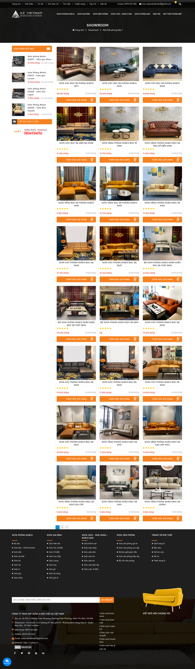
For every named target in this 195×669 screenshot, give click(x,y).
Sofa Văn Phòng (100, 14)
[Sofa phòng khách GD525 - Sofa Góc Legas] (18, 93)
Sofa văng (18, 578)
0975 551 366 (130, 4)
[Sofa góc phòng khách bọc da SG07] (119, 243)
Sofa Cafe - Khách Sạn (121, 14)
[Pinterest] (29, 653)
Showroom (93, 30)
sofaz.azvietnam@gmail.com (158, 4)
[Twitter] (22, 653)
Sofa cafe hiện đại (91, 565)
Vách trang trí (159, 543)
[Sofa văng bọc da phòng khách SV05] (119, 183)
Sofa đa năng (54, 573)
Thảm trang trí (159, 561)
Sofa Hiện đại (54, 543)
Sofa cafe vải (89, 556)
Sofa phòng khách (66, 14)
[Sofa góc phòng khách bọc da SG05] (162, 303)
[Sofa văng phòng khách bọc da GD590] (162, 482)
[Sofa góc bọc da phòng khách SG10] (119, 64)
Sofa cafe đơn (90, 552)
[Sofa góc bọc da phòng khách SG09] (162, 64)
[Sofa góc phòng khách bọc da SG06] (76, 243)
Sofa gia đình (83, 14)
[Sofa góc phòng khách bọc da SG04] (76, 363)
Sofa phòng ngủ (142, 14)
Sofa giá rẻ (53, 578)
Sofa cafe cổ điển (91, 569)
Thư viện (67, 4)
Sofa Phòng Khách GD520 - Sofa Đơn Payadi (37, 107)
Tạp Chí (92, 4)
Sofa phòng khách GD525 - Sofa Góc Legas (37, 91)
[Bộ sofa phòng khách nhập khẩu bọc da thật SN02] (76, 303)
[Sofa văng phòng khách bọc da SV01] (119, 482)
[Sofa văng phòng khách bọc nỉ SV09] (119, 124)
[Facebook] (15, 653)
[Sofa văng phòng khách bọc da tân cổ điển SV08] (162, 124)
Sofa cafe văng (90, 548)
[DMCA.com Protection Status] (23, 647)
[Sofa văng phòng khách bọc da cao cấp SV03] (162, 422)
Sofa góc (17, 573)
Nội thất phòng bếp (172, 14)
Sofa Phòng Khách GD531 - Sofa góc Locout (37, 75)
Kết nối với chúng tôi (156, 613)
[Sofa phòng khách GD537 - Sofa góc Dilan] (18, 61)
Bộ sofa (17, 543)
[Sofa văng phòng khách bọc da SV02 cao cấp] (76, 482)
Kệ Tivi (156, 556)
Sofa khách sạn (90, 543)
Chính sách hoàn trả (107, 627)
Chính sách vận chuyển (106, 634)
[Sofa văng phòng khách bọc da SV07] (119, 422)
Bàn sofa (157, 548)
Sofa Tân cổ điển (56, 548)
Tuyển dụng (80, 4)
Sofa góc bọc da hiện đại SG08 (76, 143)
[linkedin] (43, 653)
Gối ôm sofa (159, 552)
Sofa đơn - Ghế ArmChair (24, 548)
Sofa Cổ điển (54, 552)
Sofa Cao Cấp (55, 556)
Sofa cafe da (89, 561)
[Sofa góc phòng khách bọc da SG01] (76, 422)
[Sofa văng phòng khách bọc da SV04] (162, 183)
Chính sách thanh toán (107, 640)
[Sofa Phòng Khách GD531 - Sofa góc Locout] (18, 77)
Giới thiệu (29, 4)
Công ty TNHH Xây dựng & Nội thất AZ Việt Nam (38, 614)
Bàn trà (156, 14)
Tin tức (41, 4)
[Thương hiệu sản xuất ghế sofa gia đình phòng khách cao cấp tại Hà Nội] (27, 14)
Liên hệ (103, 4)
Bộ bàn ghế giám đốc (128, 552)
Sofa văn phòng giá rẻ (128, 543)
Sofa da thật (19, 556)
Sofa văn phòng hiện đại (129, 556)
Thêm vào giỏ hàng (76, 100)
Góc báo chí (53, 4)
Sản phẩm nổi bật (24, 49)
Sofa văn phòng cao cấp (129, 548)
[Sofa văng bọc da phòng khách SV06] (76, 183)
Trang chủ (16, 4)
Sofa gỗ (52, 569)
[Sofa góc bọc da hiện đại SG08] (76, 124)
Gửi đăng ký (106, 600)
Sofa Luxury (53, 561)
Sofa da (17, 561)
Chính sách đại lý (107, 645)
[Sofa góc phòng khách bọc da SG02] (162, 363)
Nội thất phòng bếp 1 (112, 30)
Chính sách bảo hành (106, 614)
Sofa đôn (17, 552)
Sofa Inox (53, 565)
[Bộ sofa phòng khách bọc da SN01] (119, 303)
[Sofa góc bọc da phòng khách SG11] (76, 64)
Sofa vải (17, 565)
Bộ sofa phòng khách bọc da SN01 (119, 322)
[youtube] (36, 653)
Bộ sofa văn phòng (126, 561)
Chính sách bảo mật (106, 621)
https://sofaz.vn (30, 642)
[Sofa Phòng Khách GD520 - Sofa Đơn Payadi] (18, 109)
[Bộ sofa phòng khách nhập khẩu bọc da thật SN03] (162, 243)
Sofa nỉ (17, 569)
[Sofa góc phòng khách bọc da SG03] (119, 363)
